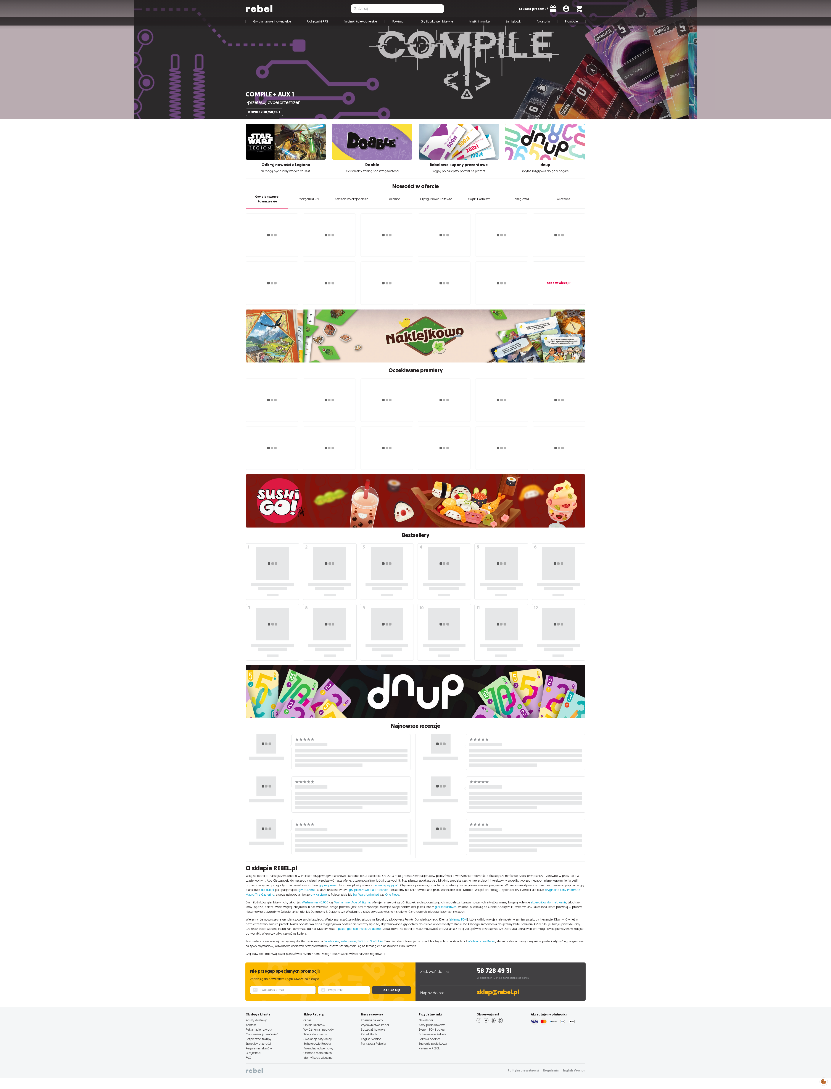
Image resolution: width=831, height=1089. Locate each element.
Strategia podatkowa (433, 1044)
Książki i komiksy (480, 21)
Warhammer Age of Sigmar (352, 902)
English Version (371, 1039)
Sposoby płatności (258, 1044)
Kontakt (251, 1025)
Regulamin (551, 1070)
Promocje (571, 21)
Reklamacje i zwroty (259, 1029)
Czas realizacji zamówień (262, 1034)
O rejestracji (253, 1053)
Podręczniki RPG (317, 21)
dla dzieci (267, 890)
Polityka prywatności (523, 1070)
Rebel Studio (369, 1034)
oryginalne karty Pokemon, (563, 890)
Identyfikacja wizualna (317, 1058)
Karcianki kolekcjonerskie (360, 21)
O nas (307, 1020)
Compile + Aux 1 (270, 94)
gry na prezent (328, 885)
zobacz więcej (557, 283)
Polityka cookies (429, 1039)
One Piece (392, 895)
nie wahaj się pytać (385, 885)
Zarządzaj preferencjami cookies (823, 1081)
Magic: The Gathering (260, 895)
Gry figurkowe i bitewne (437, 21)
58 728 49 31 (494, 971)
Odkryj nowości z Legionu (285, 164)
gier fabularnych (446, 907)
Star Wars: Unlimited (366, 895)
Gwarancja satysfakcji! (317, 1039)
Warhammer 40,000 (315, 902)
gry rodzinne (307, 890)
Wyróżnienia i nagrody (318, 1029)
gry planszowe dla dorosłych (368, 890)
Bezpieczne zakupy (258, 1039)
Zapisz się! (391, 990)
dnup (545, 164)
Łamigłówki (513, 21)
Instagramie (348, 941)
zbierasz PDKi (458, 919)
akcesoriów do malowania (548, 902)
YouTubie (376, 941)
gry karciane (319, 895)
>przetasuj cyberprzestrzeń (273, 102)
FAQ (248, 1058)
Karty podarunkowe (432, 1025)
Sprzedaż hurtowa (373, 1029)
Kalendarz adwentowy (318, 1048)
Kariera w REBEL (429, 1048)
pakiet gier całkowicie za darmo (359, 929)
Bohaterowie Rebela (317, 1044)
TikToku (363, 941)
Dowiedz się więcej (263, 112)
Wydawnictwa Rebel (481, 941)
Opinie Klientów (314, 1025)
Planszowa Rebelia (373, 1044)
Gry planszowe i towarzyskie (272, 21)
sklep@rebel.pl (498, 992)
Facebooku (331, 941)
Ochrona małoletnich (317, 1053)
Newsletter (426, 1020)
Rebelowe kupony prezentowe (459, 164)
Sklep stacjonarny (315, 1034)
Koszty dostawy (256, 1020)
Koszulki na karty (372, 1020)
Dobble (372, 164)
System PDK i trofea (431, 1029)
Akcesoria (543, 21)
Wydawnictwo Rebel (375, 1025)
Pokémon (398, 21)
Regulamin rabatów (259, 1048)
